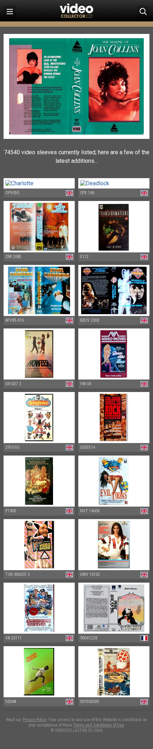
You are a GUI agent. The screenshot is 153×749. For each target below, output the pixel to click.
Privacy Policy (34, 719)
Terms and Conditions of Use (98, 725)
